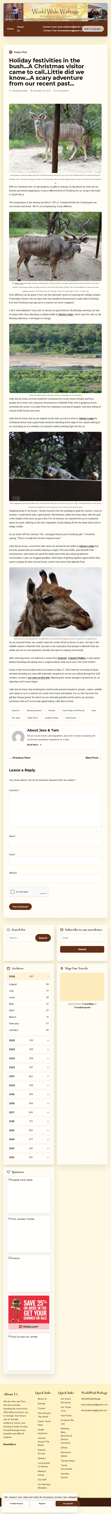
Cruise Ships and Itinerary (73, 710)
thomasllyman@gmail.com (94, 1410)
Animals (51, 710)
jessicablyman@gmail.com (94, 1404)
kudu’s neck (19, 283)
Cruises (41, 1408)
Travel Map (88, 1004)
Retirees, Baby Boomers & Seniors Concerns (66, 1435)
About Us (20, 28)
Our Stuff (42, 1479)
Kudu (94, 710)
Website (13, 872)
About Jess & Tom (43, 730)
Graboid (62, 658)
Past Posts (66, 1415)
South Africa (32, 717)
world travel (70, 717)
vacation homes (51, 717)
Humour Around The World (43, 1442)
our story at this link (39, 677)
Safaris (64, 1447)
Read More (32, 744)
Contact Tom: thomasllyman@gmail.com (63, 30)
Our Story (16, 717)
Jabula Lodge (65, 314)
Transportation (68, 1460)
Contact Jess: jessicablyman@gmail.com (64, 27)
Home (10, 28)
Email (12, 854)
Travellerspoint (82, 1007)
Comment (14, 790)
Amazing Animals (34, 710)
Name (12, 836)
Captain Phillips (77, 658)
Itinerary (42, 1458)
